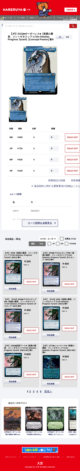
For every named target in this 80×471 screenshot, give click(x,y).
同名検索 (12, 289)
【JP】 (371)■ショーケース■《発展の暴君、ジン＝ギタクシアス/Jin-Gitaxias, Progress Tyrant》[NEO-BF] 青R (58, 349)
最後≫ (48, 391)
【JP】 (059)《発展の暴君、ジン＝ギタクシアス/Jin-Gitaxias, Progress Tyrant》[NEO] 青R (21, 255)
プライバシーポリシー (30, 457)
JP (53, 244)
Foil (41, 244)
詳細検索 (70, 10)
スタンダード (47, 18)
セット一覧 (8, 18)
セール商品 (21, 18)
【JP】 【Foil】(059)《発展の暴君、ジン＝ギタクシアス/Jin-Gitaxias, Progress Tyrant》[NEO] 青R (58, 301)
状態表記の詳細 (57, 180)
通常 (33, 244)
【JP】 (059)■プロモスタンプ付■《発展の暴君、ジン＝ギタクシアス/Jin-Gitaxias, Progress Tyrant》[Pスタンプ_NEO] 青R (58, 256)
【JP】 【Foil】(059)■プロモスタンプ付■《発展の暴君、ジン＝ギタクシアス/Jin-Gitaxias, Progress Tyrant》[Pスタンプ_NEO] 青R (20, 302)
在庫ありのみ (70, 239)
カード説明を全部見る (40, 223)
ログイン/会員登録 (70, 19)
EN (62, 244)
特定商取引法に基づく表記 (51, 457)
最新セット (33, 18)
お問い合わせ (70, 457)
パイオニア (60, 18)
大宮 (40, 463)
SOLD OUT (72, 137)
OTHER (72, 244)
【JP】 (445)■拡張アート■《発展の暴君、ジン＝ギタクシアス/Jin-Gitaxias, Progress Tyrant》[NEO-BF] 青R (20, 348)
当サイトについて (11, 457)
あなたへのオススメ (17, 403)
